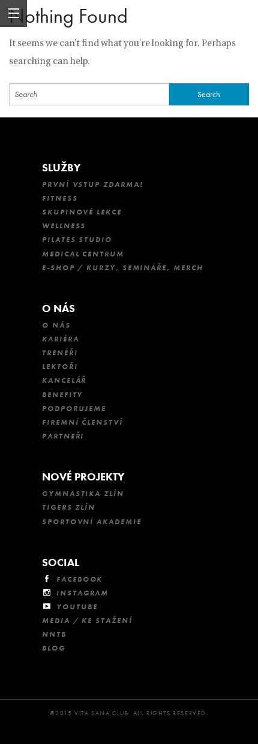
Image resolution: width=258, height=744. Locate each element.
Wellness (64, 226)
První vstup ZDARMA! (92, 184)
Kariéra (60, 339)
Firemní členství (82, 422)
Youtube (76, 607)
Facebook (79, 579)
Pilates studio (77, 239)
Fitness (59, 198)
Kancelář (64, 380)
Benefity (62, 395)
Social (60, 562)
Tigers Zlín (68, 507)
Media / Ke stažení (87, 620)
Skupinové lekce (82, 212)
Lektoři (59, 366)
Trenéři (59, 353)
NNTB (54, 634)
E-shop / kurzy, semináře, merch (122, 268)
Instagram (82, 593)
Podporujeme (74, 408)
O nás (58, 308)
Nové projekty (83, 476)
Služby (61, 167)
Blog (53, 648)
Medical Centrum (83, 254)
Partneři (63, 436)
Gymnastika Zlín (83, 493)
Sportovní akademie (92, 522)
